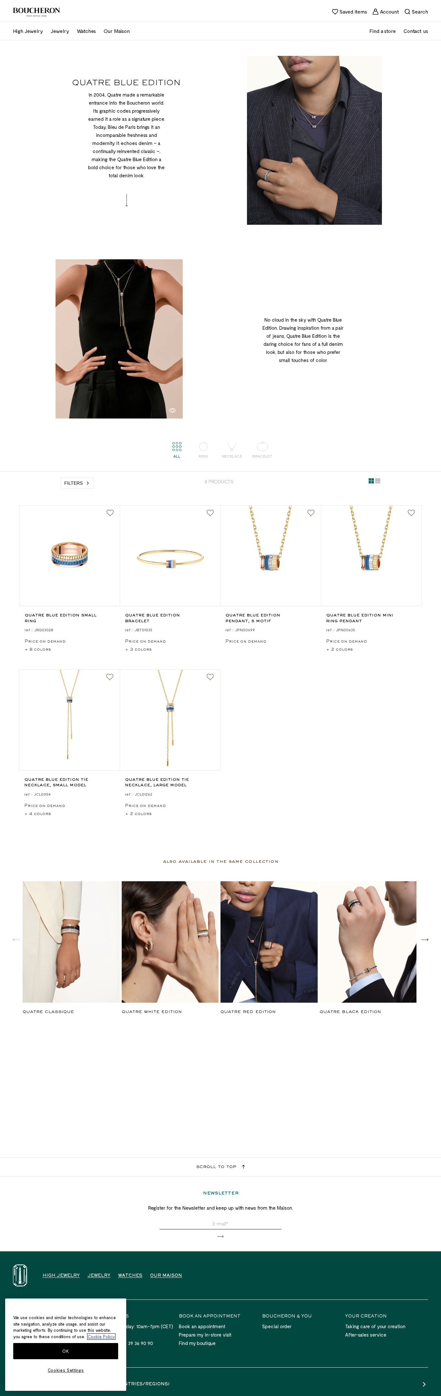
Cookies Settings (66, 1370)
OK (65, 1351)
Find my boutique (197, 1343)
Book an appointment (202, 1326)
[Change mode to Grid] (371, 482)
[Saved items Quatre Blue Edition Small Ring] (110, 513)
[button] (425, 939)
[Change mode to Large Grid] (377, 482)
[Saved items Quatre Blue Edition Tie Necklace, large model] (210, 677)
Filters (73, 483)
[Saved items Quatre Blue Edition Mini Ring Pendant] (411, 513)
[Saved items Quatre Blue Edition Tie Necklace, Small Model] (110, 677)
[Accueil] (20, 1275)
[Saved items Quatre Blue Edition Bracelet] (210, 513)
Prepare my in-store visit (205, 1335)
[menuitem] (349, 12)
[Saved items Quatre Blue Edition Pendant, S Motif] (311, 513)
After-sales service (365, 1335)
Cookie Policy (101, 1336)
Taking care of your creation (375, 1326)
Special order (277, 1326)
